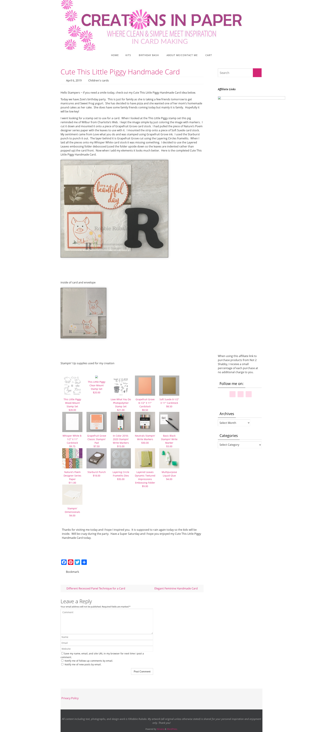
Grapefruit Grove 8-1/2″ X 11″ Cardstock (145, 405)
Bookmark (72, 572)
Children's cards (98, 80)
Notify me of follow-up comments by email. (89, 660)
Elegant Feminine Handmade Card (176, 588)
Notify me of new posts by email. (83, 664)
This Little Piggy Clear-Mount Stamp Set (96, 387)
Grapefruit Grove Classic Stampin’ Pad (96, 441)
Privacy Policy (70, 698)
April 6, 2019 (74, 80)
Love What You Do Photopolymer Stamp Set (121, 405)
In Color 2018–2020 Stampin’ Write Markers (121, 441)
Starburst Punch (96, 473)
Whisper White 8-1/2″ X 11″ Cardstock (72, 441)
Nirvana (160, 728)
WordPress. (172, 728)
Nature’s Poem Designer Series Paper (72, 477)
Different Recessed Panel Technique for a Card (95, 588)
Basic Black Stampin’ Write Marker (169, 441)
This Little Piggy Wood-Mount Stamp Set (72, 405)
